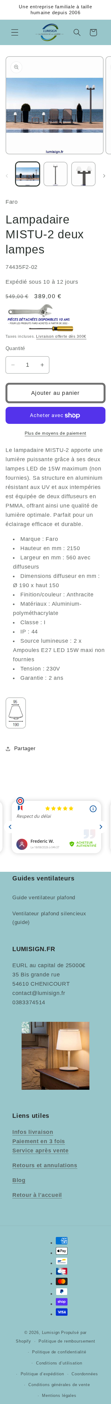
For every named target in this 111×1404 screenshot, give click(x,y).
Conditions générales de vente (59, 1384)
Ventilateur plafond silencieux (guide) (49, 918)
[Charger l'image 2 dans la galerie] (55, 174)
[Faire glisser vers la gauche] (7, 176)
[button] (15, 32)
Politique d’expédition (42, 1374)
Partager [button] (24, 748)
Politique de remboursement (67, 1341)
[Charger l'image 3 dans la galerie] (83, 174)
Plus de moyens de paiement (55, 433)
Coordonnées (85, 1374)
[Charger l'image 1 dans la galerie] (27, 174)
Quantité (15, 348)
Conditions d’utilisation (59, 1363)
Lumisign (51, 1332)
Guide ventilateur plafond (43, 897)
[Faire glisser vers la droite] (104, 176)
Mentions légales (59, 1395)
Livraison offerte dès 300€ (61, 336)
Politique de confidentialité (59, 1352)
